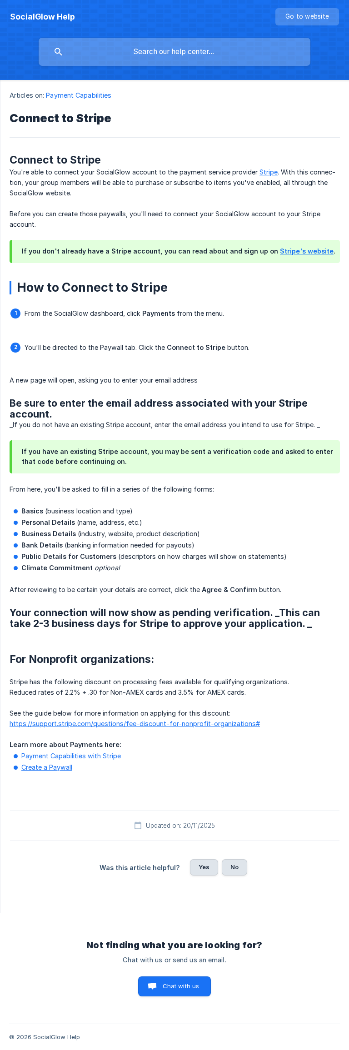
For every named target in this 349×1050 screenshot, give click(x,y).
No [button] (234, 867)
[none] (42, 16)
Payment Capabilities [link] (78, 95)
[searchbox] (174, 52)
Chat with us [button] (181, 986)
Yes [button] (204, 867)
